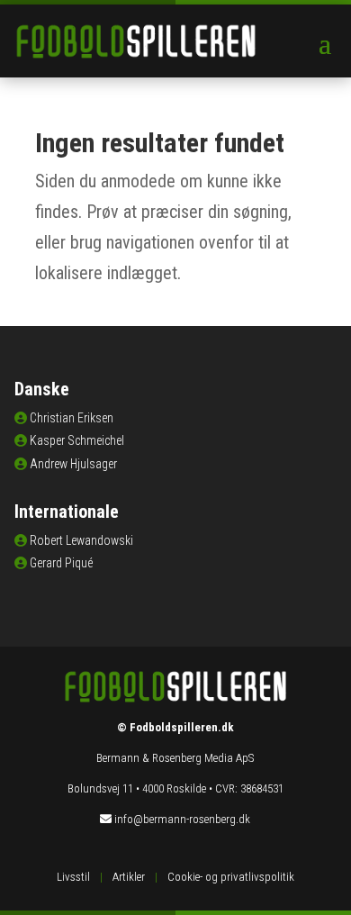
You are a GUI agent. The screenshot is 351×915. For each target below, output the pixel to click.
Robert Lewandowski (81, 540)
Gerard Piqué (61, 563)
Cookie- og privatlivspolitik (230, 876)
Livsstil (73, 876)
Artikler (128, 876)
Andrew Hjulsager (73, 464)
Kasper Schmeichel (77, 440)
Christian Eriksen (71, 418)
